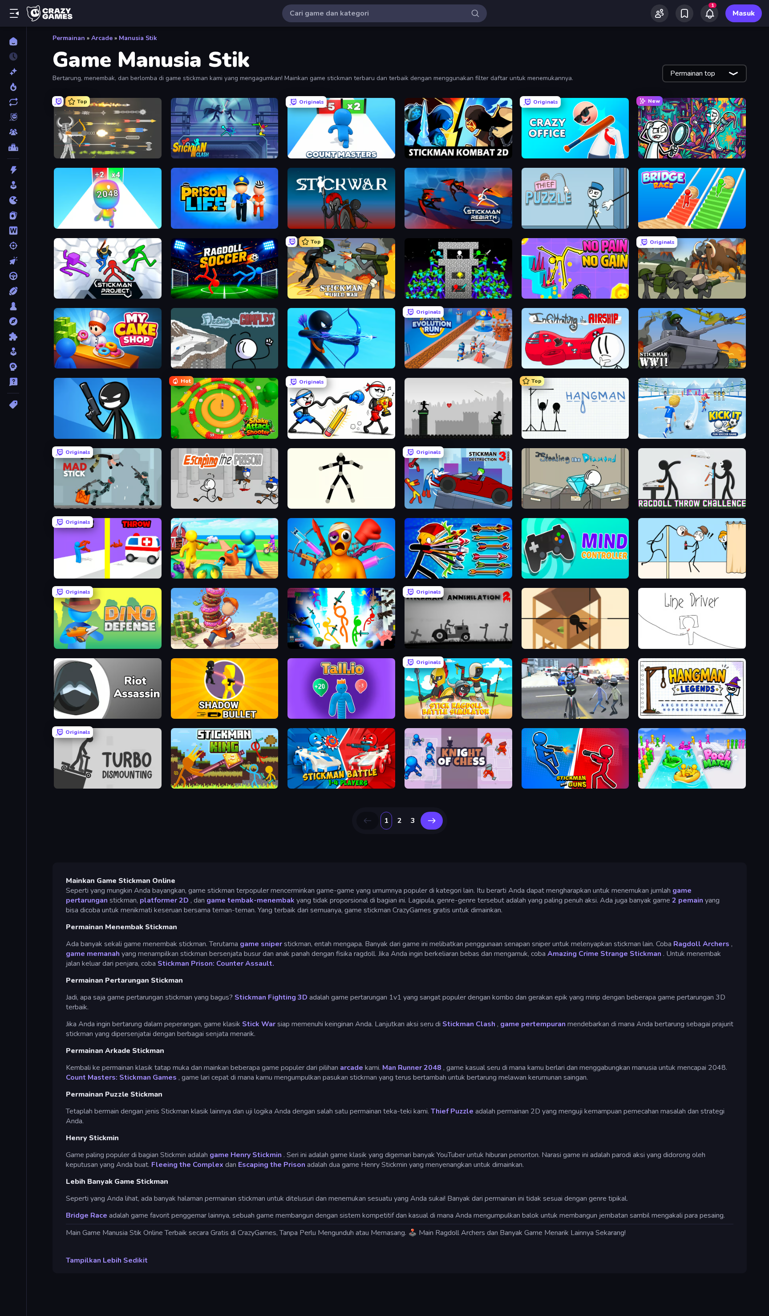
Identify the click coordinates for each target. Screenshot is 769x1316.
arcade (351, 1068)
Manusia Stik (138, 38)
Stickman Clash (468, 1024)
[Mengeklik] (13, 260)
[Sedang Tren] (13, 86)
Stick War (258, 1024)
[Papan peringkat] (13, 147)
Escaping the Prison (271, 1165)
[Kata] (13, 230)
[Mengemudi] (13, 275)
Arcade (102, 38)
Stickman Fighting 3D (271, 997)
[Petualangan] (13, 321)
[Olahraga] (13, 291)
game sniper (261, 944)
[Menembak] (13, 245)
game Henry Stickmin (246, 1155)
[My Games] (684, 13)
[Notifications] (709, 13)
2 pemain (687, 900)
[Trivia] (13, 381)
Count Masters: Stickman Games (121, 1077)
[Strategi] (13, 366)
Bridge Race (86, 1215)
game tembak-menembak (250, 900)
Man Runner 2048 (411, 1068)
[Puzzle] (13, 336)
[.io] (13, 200)
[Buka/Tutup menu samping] (14, 13)
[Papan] (13, 306)
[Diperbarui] (13, 101)
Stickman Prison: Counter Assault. (216, 963)
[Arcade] (13, 185)
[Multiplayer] (13, 132)
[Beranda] (13, 41)
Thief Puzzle (452, 1111)
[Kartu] (13, 215)
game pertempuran (533, 1024)
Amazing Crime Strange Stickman (604, 954)
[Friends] (659, 13)
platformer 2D (164, 900)
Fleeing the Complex (187, 1165)
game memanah (93, 954)
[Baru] (13, 71)
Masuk (744, 13)
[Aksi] (13, 170)
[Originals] (13, 117)
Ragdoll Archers (701, 944)
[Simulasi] (13, 351)
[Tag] (13, 404)
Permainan (69, 38)
